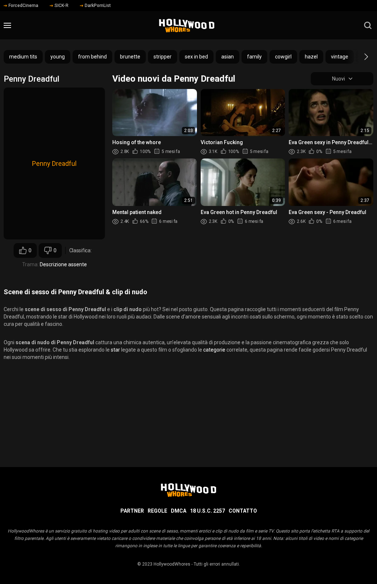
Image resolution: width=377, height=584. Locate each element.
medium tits (23, 57)
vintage (339, 57)
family (254, 57)
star (115, 350)
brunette (130, 57)
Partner (132, 511)
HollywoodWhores (172, 564)
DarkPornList (98, 5)
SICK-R (61, 5)
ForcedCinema (23, 5)
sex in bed (196, 57)
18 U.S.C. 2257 (207, 511)
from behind (92, 57)
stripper (163, 57)
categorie (214, 350)
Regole (157, 511)
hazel (311, 57)
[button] (359, 57)
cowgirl (283, 57)
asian (227, 57)
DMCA (178, 511)
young (57, 57)
